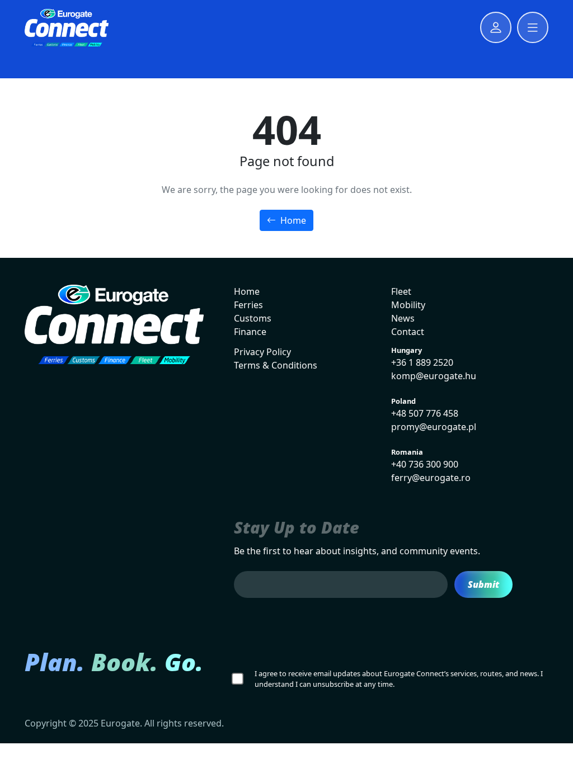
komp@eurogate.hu (433, 376)
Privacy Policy (262, 352)
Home (292, 220)
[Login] (495, 27)
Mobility (408, 305)
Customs (252, 318)
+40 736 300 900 (424, 464)
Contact (407, 332)
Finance (250, 332)
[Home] (67, 27)
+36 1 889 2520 (422, 362)
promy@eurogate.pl (433, 427)
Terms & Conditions (275, 365)
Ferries (248, 305)
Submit (483, 584)
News (403, 318)
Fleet (401, 291)
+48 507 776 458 (424, 413)
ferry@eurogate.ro (431, 477)
